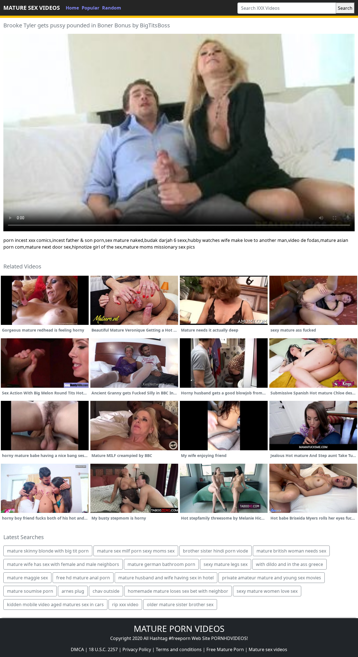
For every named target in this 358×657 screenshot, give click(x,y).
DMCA (77, 649)
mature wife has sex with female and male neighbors (63, 564)
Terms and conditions (179, 649)
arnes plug (73, 591)
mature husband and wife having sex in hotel (166, 578)
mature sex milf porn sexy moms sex (136, 551)
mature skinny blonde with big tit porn (48, 551)
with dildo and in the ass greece (289, 564)
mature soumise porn (30, 591)
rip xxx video (125, 604)
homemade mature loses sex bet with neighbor (178, 591)
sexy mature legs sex (226, 564)
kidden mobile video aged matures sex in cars (55, 604)
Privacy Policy (137, 649)
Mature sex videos (268, 649)
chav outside (106, 591)
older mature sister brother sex (180, 604)
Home (72, 8)
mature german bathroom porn (161, 564)
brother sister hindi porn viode (215, 551)
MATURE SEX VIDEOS (31, 7)
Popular (90, 8)
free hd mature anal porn (83, 578)
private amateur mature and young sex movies (271, 578)
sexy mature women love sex (267, 591)
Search (345, 8)
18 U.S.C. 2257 (103, 649)
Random (111, 8)
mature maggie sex (27, 578)
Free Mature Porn (225, 649)
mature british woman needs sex (291, 551)
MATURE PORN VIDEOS (179, 628)
